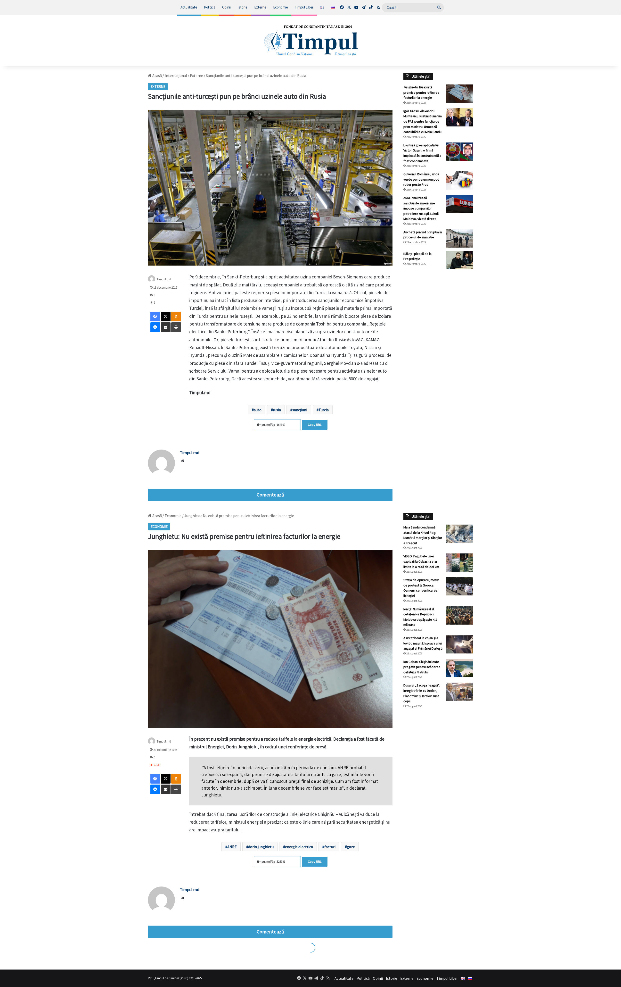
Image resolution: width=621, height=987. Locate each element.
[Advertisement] (438, 354)
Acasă (157, 75)
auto (257, 409)
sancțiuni (299, 409)
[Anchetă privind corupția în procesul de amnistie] (459, 238)
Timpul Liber (304, 7)
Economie (280, 7)
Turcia (324, 409)
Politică (209, 7)
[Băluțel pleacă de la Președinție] (459, 260)
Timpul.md (164, 279)
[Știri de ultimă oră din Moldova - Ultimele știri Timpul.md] (310, 40)
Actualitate (188, 7)
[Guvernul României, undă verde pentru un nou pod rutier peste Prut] (459, 180)
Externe (260, 7)
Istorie (242, 7)
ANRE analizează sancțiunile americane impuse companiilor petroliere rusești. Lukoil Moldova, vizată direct (421, 208)
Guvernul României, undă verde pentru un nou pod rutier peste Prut (421, 179)
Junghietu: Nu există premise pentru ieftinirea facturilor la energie (421, 92)
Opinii (226, 7)
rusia (277, 409)
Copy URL (314, 424)
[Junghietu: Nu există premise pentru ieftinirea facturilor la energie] (459, 93)
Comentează (270, 495)
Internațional (176, 75)
